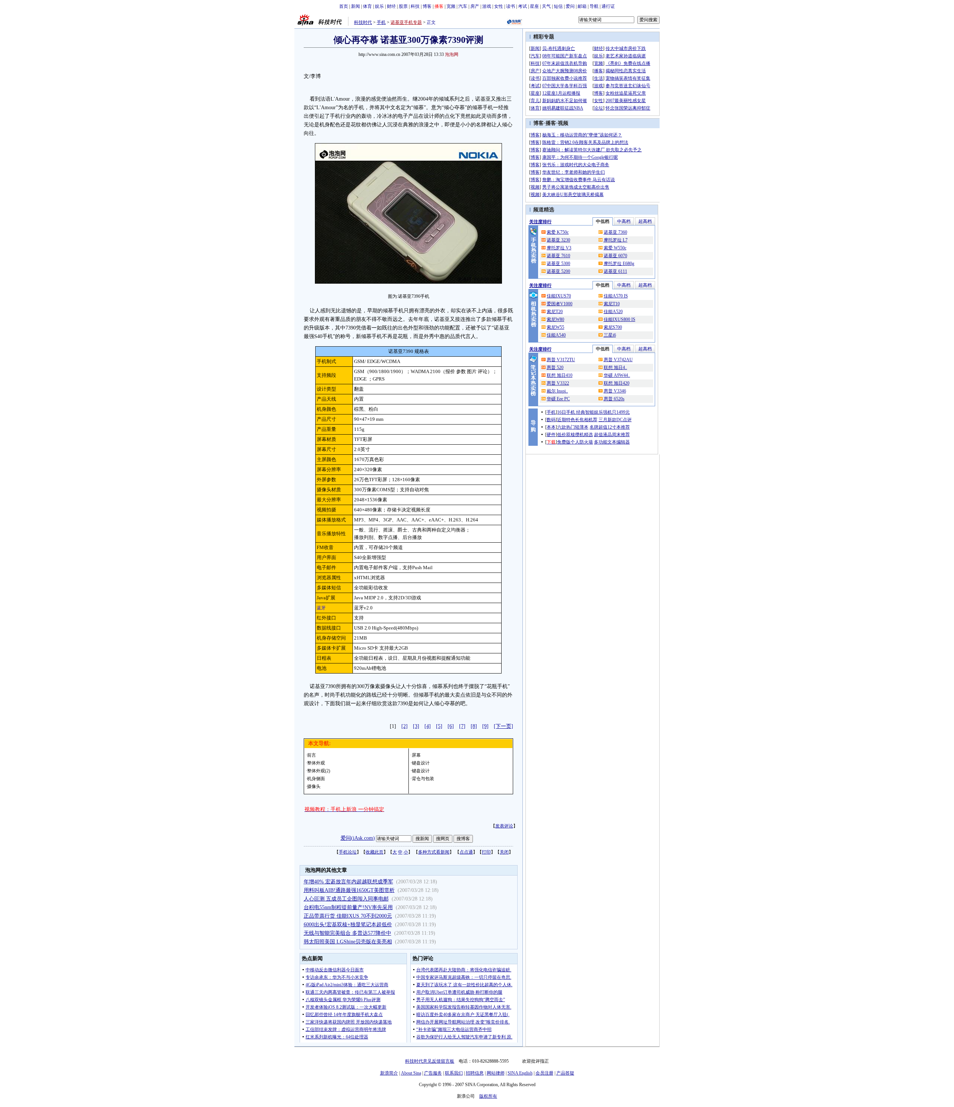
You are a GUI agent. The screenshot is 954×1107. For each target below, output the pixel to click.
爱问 (570, 6)
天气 (546, 6)
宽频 (450, 6)
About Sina (411, 1073)
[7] (462, 726)
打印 (486, 852)
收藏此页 (374, 852)
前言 (311, 755)
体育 (367, 6)
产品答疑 (565, 1073)
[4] (427, 726)
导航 (594, 6)
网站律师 (496, 1073)
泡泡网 (451, 54)
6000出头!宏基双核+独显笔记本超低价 (348, 924)
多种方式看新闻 (433, 852)
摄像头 (313, 786)
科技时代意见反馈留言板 (429, 1061)
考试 (522, 6)
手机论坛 (348, 852)
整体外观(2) (318, 770)
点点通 (466, 852)
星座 (534, 6)
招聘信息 (475, 1073)
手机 (381, 22)
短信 (558, 6)
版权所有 (488, 1096)
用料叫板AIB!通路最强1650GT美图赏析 (349, 890)
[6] (451, 726)
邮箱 (582, 6)
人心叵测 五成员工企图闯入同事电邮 (346, 899)
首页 (343, 6)
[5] (439, 726)
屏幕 (416, 755)
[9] (485, 726)
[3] (416, 726)
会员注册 (544, 1073)
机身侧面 (316, 778)
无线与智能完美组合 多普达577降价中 (347, 933)
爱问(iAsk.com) (358, 838)
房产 (474, 6)
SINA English (520, 1073)
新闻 (355, 6)
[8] (474, 726)
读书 (510, 6)
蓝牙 (321, 608)
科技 (415, 6)
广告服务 (433, 1073)
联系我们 (454, 1073)
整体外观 (316, 763)
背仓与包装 (423, 778)
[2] (404, 726)
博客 (427, 6)
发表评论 (504, 826)
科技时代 (363, 22)
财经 (391, 6)
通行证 (608, 6)
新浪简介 (389, 1073)
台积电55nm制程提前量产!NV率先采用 (348, 907)
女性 (498, 6)
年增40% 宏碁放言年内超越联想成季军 (348, 881)
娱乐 (379, 6)
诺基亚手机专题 (406, 22)
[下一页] (503, 726)
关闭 (504, 852)
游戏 (486, 6)
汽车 (462, 6)
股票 (403, 6)
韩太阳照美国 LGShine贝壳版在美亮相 (348, 941)
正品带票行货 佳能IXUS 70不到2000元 (348, 916)
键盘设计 (421, 763)
